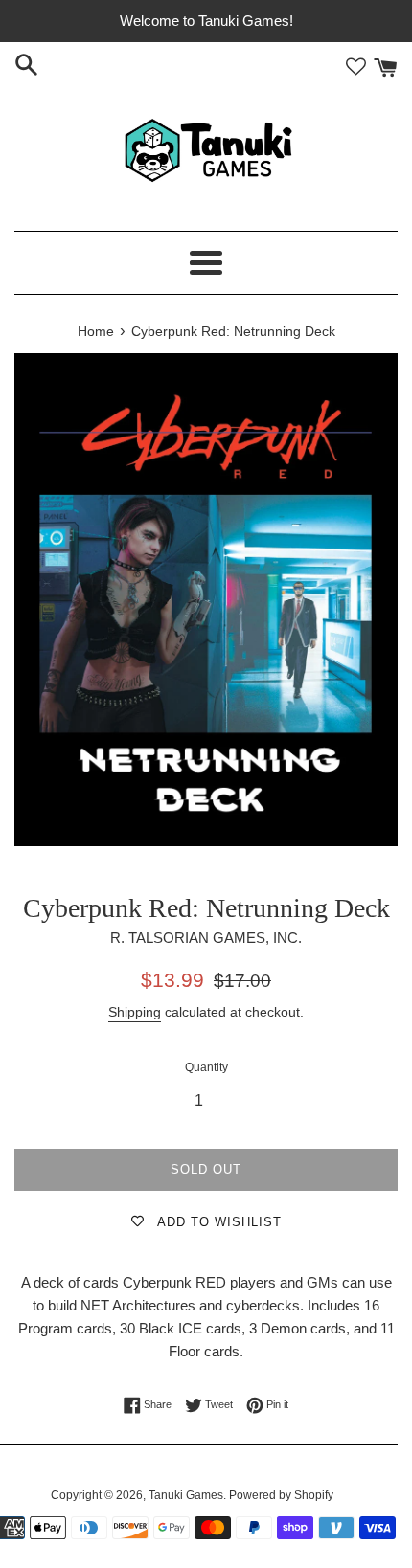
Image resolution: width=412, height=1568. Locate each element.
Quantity (206, 1067)
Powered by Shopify (281, 1495)
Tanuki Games (186, 1495)
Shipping (134, 1011)
